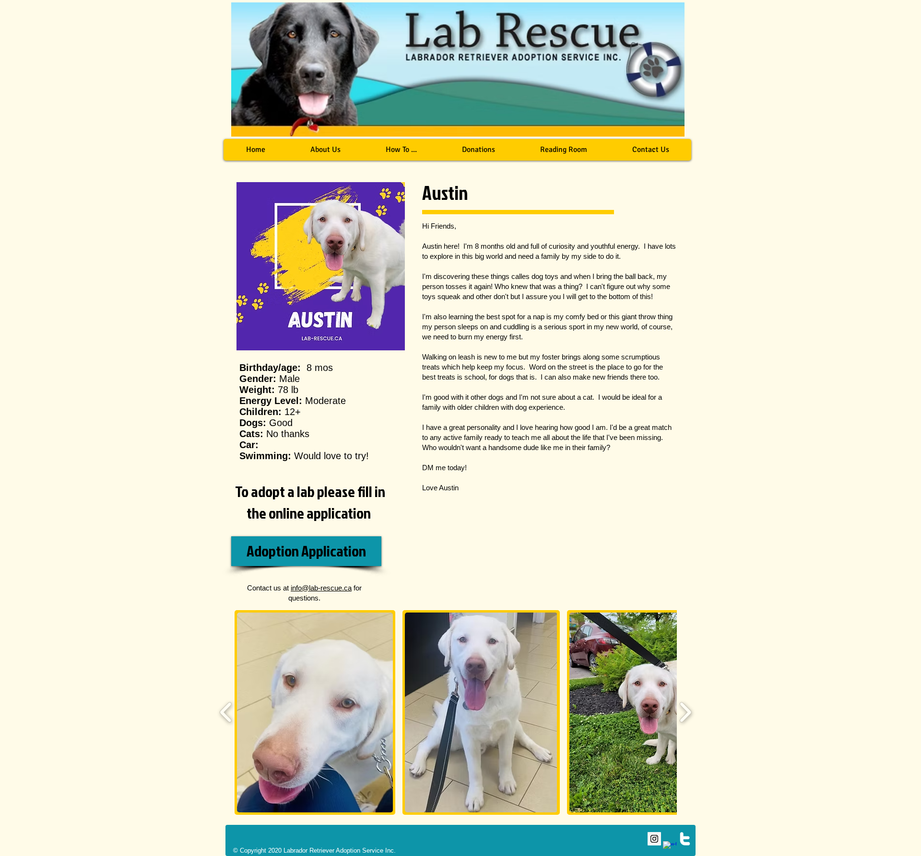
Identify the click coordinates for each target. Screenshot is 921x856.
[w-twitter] (685, 838)
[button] (401, 150)
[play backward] (226, 712)
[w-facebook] (669, 848)
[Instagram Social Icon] (654, 838)
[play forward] (685, 712)
